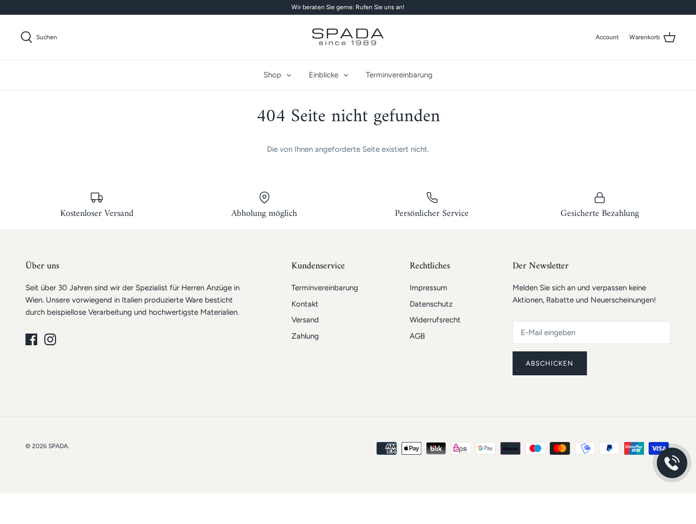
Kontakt (304, 304)
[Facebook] (31, 339)
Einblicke (323, 74)
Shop (272, 74)
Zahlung (305, 336)
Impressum (428, 287)
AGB (417, 336)
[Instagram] (50, 339)
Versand (305, 319)
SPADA (58, 446)
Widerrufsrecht (435, 319)
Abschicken (550, 363)
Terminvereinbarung (399, 74)
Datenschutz (431, 304)
